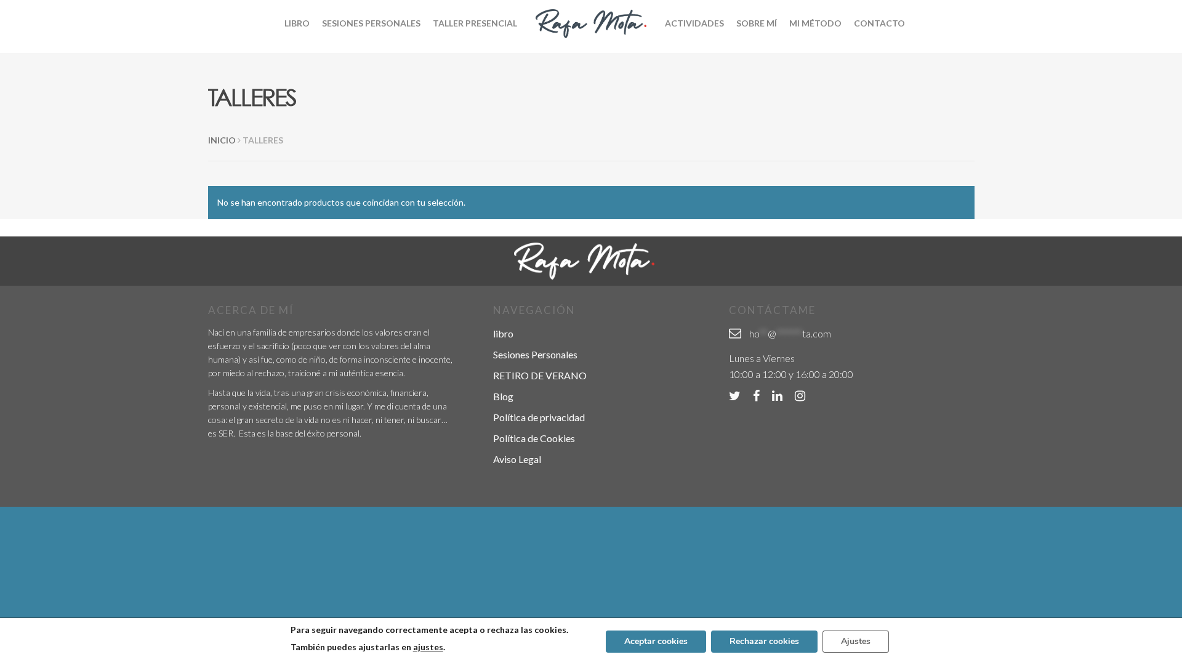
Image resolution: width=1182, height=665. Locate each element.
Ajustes (855, 641)
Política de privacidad (539, 417)
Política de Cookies (534, 438)
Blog (503, 396)
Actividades (694, 23)
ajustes (428, 647)
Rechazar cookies (764, 641)
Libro (297, 23)
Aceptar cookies (656, 641)
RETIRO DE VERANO (540, 375)
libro (503, 333)
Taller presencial (475, 23)
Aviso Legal (517, 459)
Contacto (879, 23)
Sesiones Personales (371, 23)
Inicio (222, 140)
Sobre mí (756, 23)
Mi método (815, 23)
